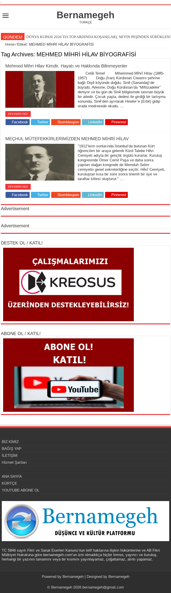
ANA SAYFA (12, 476)
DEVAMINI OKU (18, 114)
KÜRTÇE (9, 483)
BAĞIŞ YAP (11, 449)
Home (9, 44)
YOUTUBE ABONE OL (20, 490)
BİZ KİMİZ (10, 442)
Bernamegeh (85, 15)
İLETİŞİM (9, 455)
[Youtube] (87, 582)
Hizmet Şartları (14, 462)
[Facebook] (79, 582)
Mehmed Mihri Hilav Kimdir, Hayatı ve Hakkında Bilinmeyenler (66, 65)
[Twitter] (83, 582)
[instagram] (92, 582)
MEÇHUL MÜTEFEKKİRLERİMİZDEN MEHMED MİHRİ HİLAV (67, 138)
